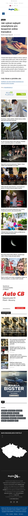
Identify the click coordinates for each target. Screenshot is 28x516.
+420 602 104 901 (10, 496)
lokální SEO (16, 495)
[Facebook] (10, 5)
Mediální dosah (21, 484)
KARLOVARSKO (3, 347)
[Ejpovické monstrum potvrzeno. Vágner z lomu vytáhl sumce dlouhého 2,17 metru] (14, 153)
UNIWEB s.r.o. (6, 489)
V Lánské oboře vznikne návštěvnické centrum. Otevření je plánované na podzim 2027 (18, 356)
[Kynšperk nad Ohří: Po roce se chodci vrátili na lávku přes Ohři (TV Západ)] (4, 350)
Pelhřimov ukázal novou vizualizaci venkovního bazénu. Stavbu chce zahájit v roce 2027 (17, 364)
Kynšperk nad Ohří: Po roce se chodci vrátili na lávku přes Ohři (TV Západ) (18, 349)
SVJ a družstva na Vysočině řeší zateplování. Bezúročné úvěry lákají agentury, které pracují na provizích (14, 330)
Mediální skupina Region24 (7, 34)
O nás (7, 3)
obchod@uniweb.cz (14, 498)
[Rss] (17, 5)
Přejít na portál (23, 94)
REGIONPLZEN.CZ (8, 87)
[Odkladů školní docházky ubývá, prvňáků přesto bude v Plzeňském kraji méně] (14, 221)
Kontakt (11, 3)
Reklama (16, 3)
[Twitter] (15, 5)
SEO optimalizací (19, 493)
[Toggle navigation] (3, 14)
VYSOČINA (5, 325)
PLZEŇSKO (3, 19)
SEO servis (21, 3)
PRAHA (2, 354)
